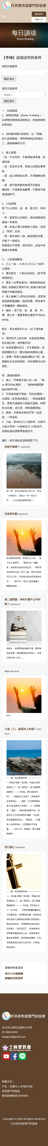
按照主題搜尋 (9, 88)
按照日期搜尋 (9, 66)
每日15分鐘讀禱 (14, 973)
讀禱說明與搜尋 (14, 978)
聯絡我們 (39, 14)
